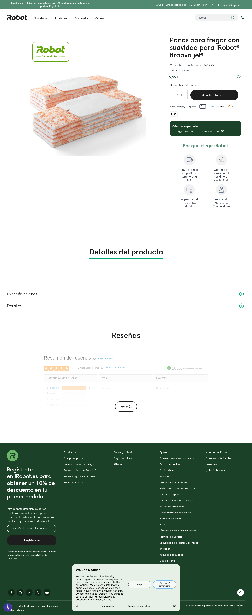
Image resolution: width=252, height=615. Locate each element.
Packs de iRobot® (73, 482)
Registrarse (32, 540)
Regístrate (54, 6)
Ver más (126, 407)
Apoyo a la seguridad (171, 554)
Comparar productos (75, 458)
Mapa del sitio (167, 560)
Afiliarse (117, 464)
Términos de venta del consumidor (178, 530)
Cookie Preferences (17, 609)
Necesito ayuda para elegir (79, 464)
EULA (162, 524)
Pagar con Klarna (123, 458)
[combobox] (216, 17)
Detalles (14, 305)
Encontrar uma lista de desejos (176, 500)
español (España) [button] (231, 5)
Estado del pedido (176, 4)
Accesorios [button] (82, 18)
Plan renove (166, 476)
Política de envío (168, 470)
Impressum (52, 606)
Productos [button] (61, 18)
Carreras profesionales (218, 458)
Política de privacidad (172, 506)
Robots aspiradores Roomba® (80, 470)
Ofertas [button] (100, 18)
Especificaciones (22, 293)
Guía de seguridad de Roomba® (177, 488)
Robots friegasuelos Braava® (79, 476)
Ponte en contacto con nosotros (177, 458)
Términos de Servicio (171, 536)
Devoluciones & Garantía (173, 482)
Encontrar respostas (170, 494)
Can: (176, 94)
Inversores (211, 464)
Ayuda (159, 4)
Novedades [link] (41, 18)
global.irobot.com (215, 470)
